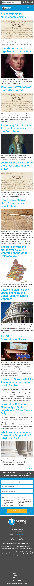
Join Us (15, 575)
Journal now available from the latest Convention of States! (17, 165)
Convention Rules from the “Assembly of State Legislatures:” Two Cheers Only (17, 409)
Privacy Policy (17, 580)
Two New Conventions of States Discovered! (16, 88)
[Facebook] (23, 2)
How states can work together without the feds (16, 50)
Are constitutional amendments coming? (14, 15)
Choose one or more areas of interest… (12, 496)
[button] (28, 8)
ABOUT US (15, 571)
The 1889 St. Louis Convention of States (13, 338)
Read (14, 578)
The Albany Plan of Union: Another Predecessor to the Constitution (16, 128)
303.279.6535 (20, 534)
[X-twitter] (25, 2)
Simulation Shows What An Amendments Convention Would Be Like (17, 382)
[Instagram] (30, 2)
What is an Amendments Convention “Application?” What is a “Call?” (16, 435)
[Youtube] (32, 2)
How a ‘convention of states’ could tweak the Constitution (15, 203)
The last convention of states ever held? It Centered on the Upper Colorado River (14, 251)
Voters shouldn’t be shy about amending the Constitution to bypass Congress (15, 294)
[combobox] (11, 2)
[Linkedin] (28, 2)
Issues (15, 573)
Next (31, 468)
